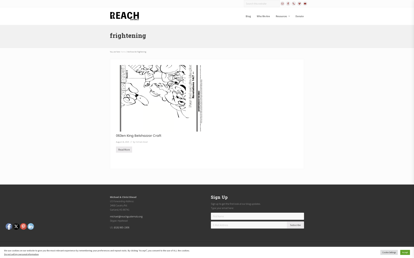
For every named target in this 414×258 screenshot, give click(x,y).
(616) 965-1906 (121, 227)
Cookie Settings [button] (389, 252)
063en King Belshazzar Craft (138, 135)
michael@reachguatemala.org (126, 216)
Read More (124, 150)
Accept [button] (405, 252)
